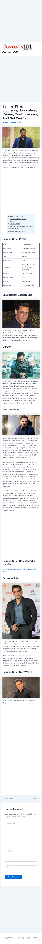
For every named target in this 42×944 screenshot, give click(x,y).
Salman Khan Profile (16, 216)
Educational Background (18, 219)
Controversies (15, 224)
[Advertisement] (21, 21)
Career (12, 221)
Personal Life (14, 229)
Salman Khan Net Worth (17, 231)
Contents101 (10, 52)
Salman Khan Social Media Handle (21, 226)
